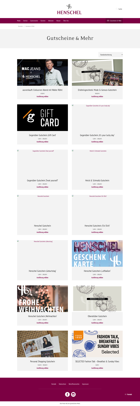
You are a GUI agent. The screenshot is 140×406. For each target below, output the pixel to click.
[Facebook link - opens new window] (67, 394)
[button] (119, 9)
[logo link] (69, 9)
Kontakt (54, 384)
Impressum (85, 384)
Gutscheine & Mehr (115, 21)
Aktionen (51, 21)
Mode (18, 21)
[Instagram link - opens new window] (73, 394)
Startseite (20, 26)
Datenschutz (62, 384)
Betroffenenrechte (74, 384)
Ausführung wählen (42, 96)
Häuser (58, 21)
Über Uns (66, 21)
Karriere (43, 21)
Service (25, 21)
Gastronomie (34, 21)
